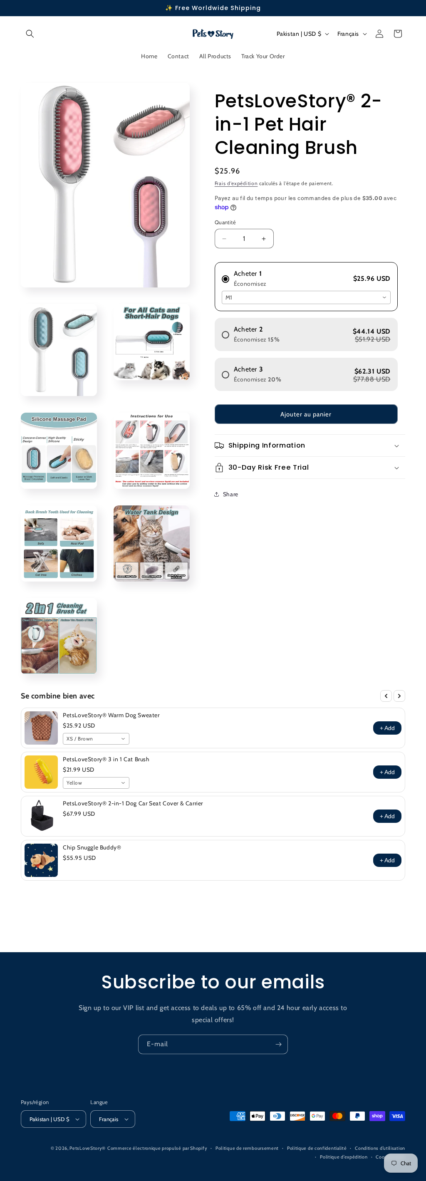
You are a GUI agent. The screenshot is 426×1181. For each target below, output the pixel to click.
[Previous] (386, 696)
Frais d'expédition (236, 183)
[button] (30, 34)
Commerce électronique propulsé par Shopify (157, 1148)
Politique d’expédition (343, 1157)
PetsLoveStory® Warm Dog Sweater (111, 715)
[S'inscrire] (278, 1044)
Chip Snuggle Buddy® (92, 847)
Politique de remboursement (247, 1148)
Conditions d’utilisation (380, 1148)
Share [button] (230, 494)
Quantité (225, 222)
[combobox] (306, 297)
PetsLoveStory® (87, 1148)
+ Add (387, 728)
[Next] (399, 696)
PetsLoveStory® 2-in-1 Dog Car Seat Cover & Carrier (133, 803)
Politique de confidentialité (317, 1148)
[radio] (306, 275)
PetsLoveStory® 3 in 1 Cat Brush (106, 759)
